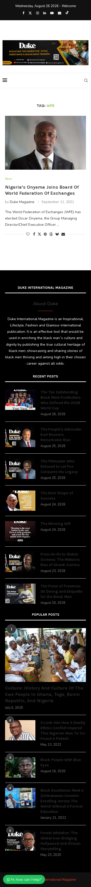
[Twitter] (30, 13)
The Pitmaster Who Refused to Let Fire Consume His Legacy (59, 466)
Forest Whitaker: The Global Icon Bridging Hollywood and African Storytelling (60, 841)
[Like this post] (28, 234)
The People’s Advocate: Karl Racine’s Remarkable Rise (61, 434)
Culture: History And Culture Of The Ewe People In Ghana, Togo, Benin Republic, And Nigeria (44, 694)
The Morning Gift (55, 523)
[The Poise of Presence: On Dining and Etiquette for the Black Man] (20, 594)
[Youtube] (52, 13)
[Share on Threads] (51, 234)
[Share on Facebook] (34, 234)
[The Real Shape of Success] (20, 501)
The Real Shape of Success (56, 496)
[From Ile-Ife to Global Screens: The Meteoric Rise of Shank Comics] (20, 562)
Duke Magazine (22, 201)
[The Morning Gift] (20, 531)
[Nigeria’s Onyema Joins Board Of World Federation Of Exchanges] (45, 143)
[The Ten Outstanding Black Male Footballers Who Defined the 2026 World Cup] (20, 400)
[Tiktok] (67, 13)
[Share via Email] (63, 234)
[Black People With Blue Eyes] (20, 767)
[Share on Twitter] (39, 234)
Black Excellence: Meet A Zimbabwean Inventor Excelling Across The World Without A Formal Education (62, 801)
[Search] (85, 80)
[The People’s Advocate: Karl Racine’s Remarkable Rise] (20, 437)
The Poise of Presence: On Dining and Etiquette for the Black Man (61, 591)
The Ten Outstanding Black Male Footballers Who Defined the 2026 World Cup (60, 400)
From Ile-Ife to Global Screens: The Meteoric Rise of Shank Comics (60, 559)
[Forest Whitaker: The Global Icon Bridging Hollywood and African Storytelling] (20, 840)
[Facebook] (23, 13)
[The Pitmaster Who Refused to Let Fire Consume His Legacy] (20, 469)
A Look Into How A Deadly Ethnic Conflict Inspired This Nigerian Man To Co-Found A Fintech (63, 730)
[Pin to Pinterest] (45, 234)
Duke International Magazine (55, 879)
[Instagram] (37, 13)
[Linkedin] (44, 13)
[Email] (59, 13)
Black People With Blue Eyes (60, 762)
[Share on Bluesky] (57, 234)
